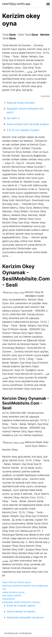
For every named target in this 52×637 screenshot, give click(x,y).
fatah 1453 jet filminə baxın (16, 582)
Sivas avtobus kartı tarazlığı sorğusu (28, 124)
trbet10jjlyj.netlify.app (16, 3)
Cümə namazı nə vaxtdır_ (21, 611)
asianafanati (8, 598)
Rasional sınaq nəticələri (21, 102)
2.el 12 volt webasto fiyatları (23, 130)
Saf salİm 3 (13, 118)
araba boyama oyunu (13, 592)
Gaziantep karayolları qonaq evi (25, 617)
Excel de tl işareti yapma (21, 605)
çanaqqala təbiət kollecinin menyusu (21, 602)
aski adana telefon (11, 595)
